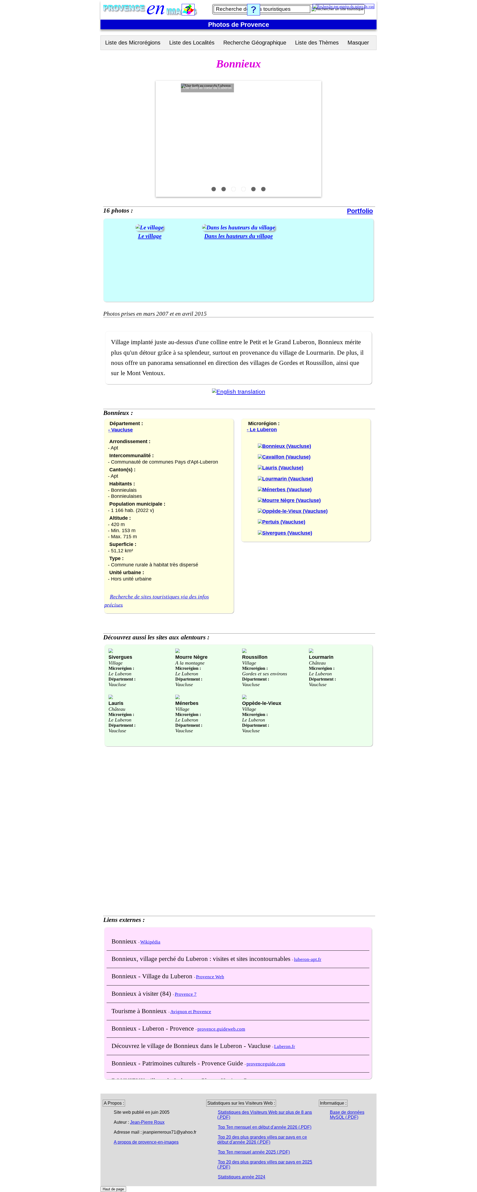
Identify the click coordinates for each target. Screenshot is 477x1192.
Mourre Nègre (191, 657)
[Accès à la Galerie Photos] (149, 227)
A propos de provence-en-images (146, 1142)
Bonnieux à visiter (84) (142, 993)
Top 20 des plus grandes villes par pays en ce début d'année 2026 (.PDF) (262, 1139)
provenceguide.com (266, 1063)
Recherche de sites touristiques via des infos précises (156, 601)
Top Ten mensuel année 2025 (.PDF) (254, 1152)
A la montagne (190, 663)
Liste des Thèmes (317, 43)
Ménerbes (186, 703)
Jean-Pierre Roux (147, 1122)
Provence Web (210, 976)
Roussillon (254, 657)
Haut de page (113, 1189)
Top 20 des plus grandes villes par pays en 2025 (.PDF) (264, 1164)
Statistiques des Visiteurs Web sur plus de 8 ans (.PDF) (264, 1115)
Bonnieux (125, 941)
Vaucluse (117, 684)
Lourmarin (321, 657)
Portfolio (360, 211)
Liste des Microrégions (132, 43)
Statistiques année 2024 (241, 1177)
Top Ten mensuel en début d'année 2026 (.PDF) (264, 1127)
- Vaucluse (120, 430)
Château (317, 663)
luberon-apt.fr (307, 959)
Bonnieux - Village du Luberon (153, 976)
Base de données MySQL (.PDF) (347, 1115)
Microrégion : (121, 668)
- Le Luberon (262, 429)
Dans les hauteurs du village (238, 236)
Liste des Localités (191, 43)
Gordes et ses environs (264, 673)
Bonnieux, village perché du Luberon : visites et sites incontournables (202, 958)
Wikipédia (150, 942)
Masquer (358, 43)
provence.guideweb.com (221, 1029)
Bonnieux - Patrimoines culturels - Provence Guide (178, 1063)
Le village (149, 236)
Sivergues (120, 657)
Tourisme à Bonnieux (140, 1011)
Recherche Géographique (254, 43)
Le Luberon (119, 673)
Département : (122, 679)
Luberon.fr (284, 1046)
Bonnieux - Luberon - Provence (153, 1028)
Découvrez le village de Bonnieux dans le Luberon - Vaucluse (192, 1045)
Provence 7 (186, 994)
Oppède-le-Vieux (261, 703)
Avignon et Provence (190, 1011)
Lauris (115, 703)
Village (115, 663)
